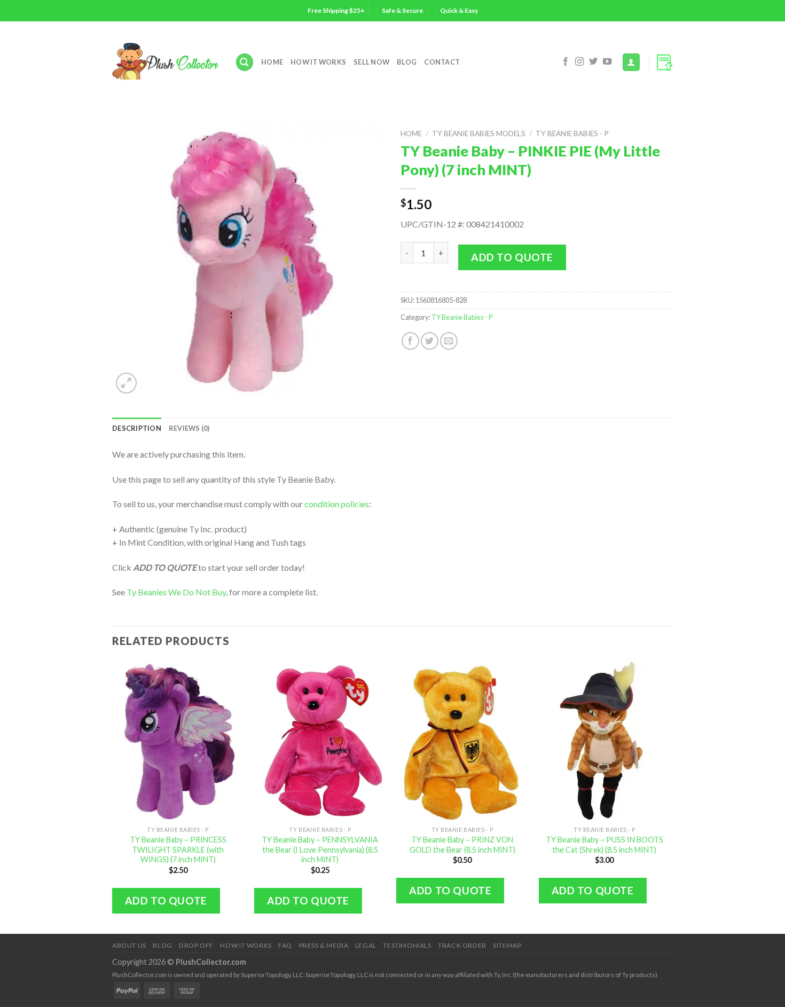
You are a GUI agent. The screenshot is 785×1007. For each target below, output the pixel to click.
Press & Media (324, 945)
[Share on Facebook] (410, 341)
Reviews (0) (189, 428)
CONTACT (442, 62)
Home (272, 62)
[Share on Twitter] (429, 341)
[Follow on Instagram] (579, 62)
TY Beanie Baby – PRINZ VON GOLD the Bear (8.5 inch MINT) (462, 844)
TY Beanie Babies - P (572, 133)
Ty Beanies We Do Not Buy (176, 592)
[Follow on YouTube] (607, 62)
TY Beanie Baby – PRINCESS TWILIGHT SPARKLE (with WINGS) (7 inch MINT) (178, 849)
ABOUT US (129, 945)
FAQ (285, 945)
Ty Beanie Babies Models (478, 133)
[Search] (244, 62)
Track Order (462, 945)
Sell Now (371, 62)
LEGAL (365, 945)
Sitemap (507, 945)
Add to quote (512, 257)
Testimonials (407, 945)
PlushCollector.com (211, 961)
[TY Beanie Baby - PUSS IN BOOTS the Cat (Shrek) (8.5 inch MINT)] (605, 740)
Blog (407, 62)
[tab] (136, 428)
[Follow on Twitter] (593, 62)
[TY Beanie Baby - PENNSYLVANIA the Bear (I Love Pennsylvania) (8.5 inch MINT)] (320, 740)
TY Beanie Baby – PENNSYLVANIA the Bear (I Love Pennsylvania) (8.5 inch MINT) (320, 849)
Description (136, 428)
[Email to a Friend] (449, 341)
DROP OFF (196, 945)
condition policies (336, 504)
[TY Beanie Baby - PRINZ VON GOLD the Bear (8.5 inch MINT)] (462, 740)
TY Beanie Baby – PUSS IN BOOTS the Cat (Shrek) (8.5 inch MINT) (604, 844)
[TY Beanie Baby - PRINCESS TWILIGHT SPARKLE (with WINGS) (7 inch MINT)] (178, 740)
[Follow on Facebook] (565, 62)
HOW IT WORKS (318, 62)
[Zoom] (126, 383)
